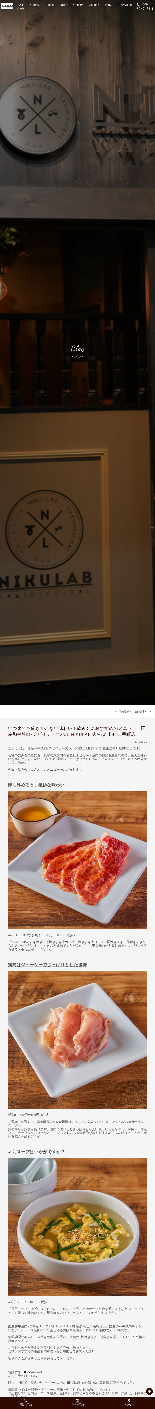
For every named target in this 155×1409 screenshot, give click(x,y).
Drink (63, 4)
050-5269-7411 (145, 6)
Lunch (49, 4)
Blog (108, 4)
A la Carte (20, 6)
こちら (32, 1375)
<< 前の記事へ (123, 711)
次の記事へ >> (142, 711)
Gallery (78, 4)
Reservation (125, 4)
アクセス (129, 1404)
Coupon (94, 4)
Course (34, 4)
